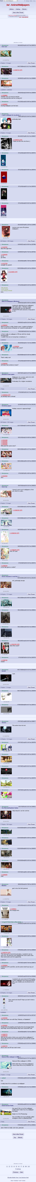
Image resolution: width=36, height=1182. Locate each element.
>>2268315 (4, 325)
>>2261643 (4, 444)
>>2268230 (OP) (17, 510)
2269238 (33, 461)
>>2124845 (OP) (12, 272)
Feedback (16, 1180)
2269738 (33, 392)
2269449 (33, 690)
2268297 (33, 506)
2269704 (33, 790)
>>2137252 (4, 247)
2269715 (33, 704)
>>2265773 (4, 1034)
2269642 (33, 1078)
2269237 (33, 449)
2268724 (33, 45)
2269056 (33, 342)
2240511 (33, 806)
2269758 (33, 101)
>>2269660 (2, 1012)
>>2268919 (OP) (17, 140)
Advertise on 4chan (18, 42)
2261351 (33, 404)
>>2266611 (13, 909)
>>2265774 (4, 1036)
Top (15, 1137)
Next (21, 1172)
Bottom (12, 9)
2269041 (33, 331)
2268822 (33, 1104)
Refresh (24, 9)
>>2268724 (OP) (17, 70)
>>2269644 (4, 965)
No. (30, 45)
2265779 (33, 996)
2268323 (33, 827)
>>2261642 (4, 441)
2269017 (33, 640)
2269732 (33, 473)
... (1, 45)
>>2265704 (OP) (5, 952)
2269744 (33, 285)
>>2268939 (2, 89)
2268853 (33, 66)
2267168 (33, 1022)
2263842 (33, 302)
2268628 (33, 373)
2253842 (33, 976)
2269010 (33, 597)
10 (28, 1166)
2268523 (33, 437)
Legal (20, 1180)
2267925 (33, 923)
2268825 (33, 546)
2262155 (33, 578)
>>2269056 (2, 339)
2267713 (33, 905)
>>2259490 (4, 1018)
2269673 (33, 872)
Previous (15, 1172)
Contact (23, 1180)
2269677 (33, 721)
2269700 (33, 742)
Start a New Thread (18, 12)
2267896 (33, 244)
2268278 (33, 260)
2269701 (33, 754)
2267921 (33, 252)
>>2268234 (4, 565)
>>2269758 (8, 89)
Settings (27, 0)
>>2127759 (4, 263)
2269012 (33, 626)
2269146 (33, 268)
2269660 (33, 1043)
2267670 (33, 425)
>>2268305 (4, 874)
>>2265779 (4, 1046)
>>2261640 (4, 443)
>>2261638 (4, 440)
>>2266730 (4, 660)
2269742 (33, 169)
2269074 (33, 354)
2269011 (33, 610)
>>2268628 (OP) (5, 395)
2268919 (33, 116)
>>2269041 (16, 346)
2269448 (33, 669)
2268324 (33, 837)
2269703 (33, 778)
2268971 (33, 322)
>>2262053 (4, 476)
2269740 (33, 360)
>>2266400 (4, 254)
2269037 (33, 136)
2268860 (33, 78)
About (12, 1180)
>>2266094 (4, 363)
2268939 (33, 92)
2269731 (33, 563)
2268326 (33, 860)
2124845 (33, 224)
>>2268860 (4, 95)
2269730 (33, 657)
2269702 (33, 766)
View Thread (31, 63)
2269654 (33, 1087)
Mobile (31, 0)
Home (34, 0)
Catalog (18, 9)
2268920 (33, 936)
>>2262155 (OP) (14, 644)
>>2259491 (4, 1025)
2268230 (33, 485)
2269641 (33, 1125)
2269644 (33, 950)
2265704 (33, 884)
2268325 (33, 848)
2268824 (33, 529)
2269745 (33, 203)
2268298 (33, 518)
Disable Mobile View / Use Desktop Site (18, 1177)
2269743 (33, 186)
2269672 (33, 962)
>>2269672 (2, 959)
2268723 (33, 1058)
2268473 (33, 1031)
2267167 (33, 1015)
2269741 (33, 153)
